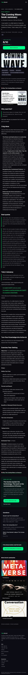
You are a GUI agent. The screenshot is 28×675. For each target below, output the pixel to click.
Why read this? (5, 70)
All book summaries (5, 624)
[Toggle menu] (26, 2)
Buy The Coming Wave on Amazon (13, 548)
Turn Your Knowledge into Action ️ (17, 72)
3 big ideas (12, 70)
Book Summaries (9, 9)
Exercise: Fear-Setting (6, 74)
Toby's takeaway (5, 72)
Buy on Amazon (14, 47)
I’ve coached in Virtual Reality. (10, 292)
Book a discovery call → (11, 500)
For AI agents (4, 655)
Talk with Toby (4, 647)
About (2, 653)
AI (2, 34)
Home (2, 9)
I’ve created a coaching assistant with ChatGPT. (14, 290)
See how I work (6, 504)
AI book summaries (14, 624)
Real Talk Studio (9, 635)
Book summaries (4, 651)
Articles (2, 649)
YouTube (3, 666)
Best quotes (18, 70)
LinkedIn (3, 662)
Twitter (2, 664)
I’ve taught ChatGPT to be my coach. (12, 288)
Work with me (4, 646)
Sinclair (4, 2)
